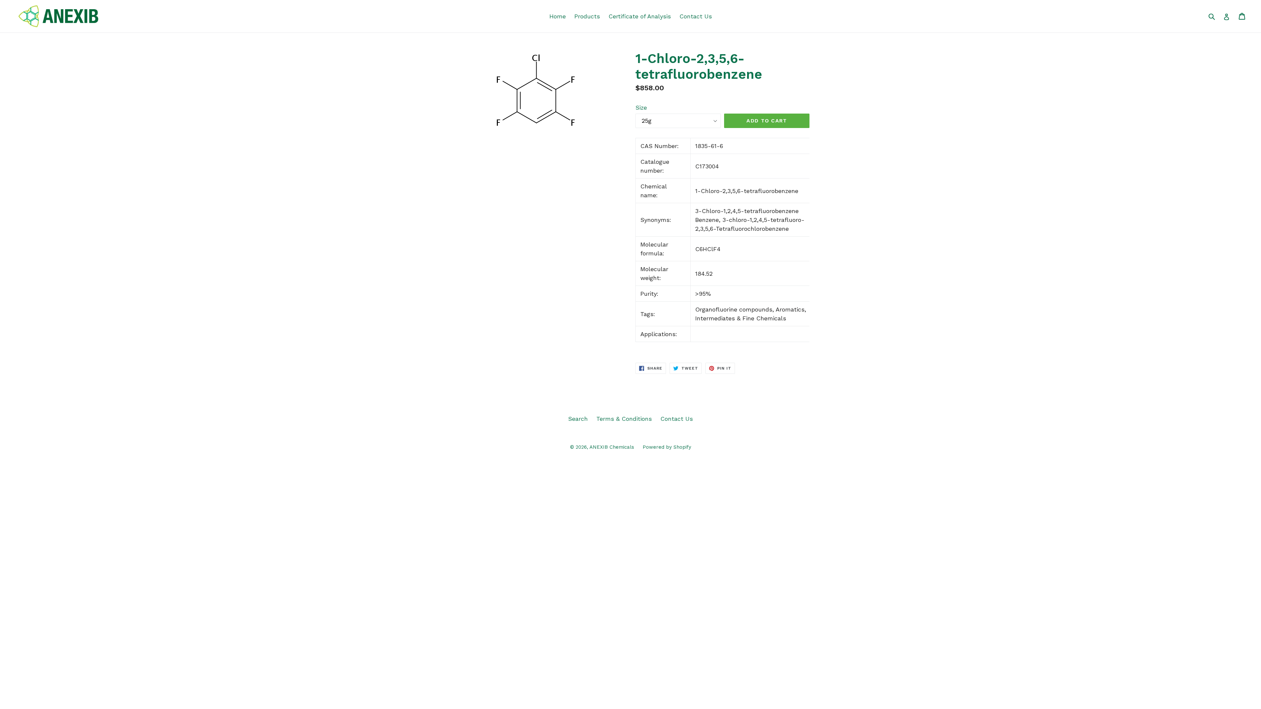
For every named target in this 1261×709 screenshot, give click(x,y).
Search (578, 418)
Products (587, 16)
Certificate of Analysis (639, 16)
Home (557, 16)
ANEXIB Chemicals (611, 447)
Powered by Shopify (667, 447)
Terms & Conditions (624, 418)
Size (641, 107)
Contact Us (695, 16)
